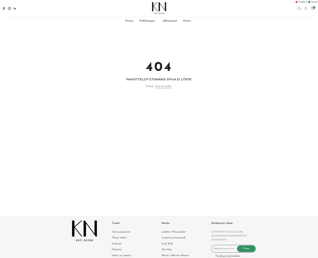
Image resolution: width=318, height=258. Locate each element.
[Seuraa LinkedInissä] (14, 8)
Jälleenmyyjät (170, 21)
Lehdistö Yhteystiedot (173, 232)
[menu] (306, 2)
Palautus (116, 249)
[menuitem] (301, 2)
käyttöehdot (233, 256)
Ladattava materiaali (173, 238)
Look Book (167, 244)
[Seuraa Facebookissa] (3, 8)
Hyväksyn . (228, 256)
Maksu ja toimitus (121, 255)
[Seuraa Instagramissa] (9, 8)
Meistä (187, 21)
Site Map (166, 249)
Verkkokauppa (147, 21)
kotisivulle (164, 86)
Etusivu (129, 21)
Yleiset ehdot (119, 238)
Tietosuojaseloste (121, 232)
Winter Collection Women (175, 255)
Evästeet (117, 244)
